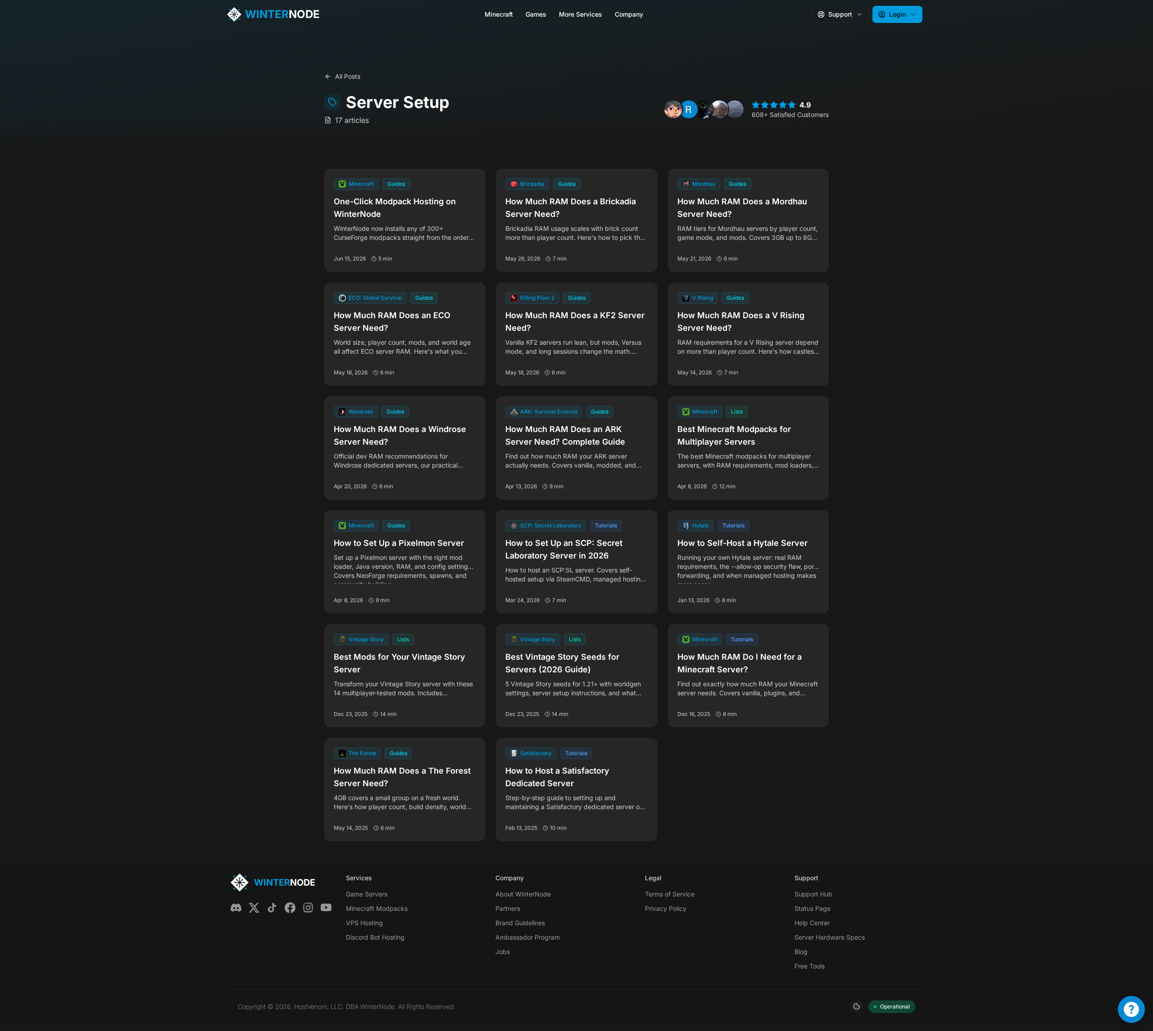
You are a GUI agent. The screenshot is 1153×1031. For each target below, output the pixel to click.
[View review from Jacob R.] (719, 109)
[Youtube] (326, 907)
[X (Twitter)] (254, 907)
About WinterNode (523, 894)
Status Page (812, 908)
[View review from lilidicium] (734, 109)
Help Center (812, 923)
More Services (580, 14)
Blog (801, 951)
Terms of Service (670, 894)
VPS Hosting (364, 923)
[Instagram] (308, 907)
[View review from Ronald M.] (689, 109)
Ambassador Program (527, 937)
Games (536, 14)
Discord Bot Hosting (375, 937)
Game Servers (366, 894)
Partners (507, 908)
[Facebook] (290, 907)
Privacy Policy (665, 908)
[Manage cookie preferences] (856, 1006)
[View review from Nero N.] (673, 109)
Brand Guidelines (520, 923)
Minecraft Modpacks (377, 908)
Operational (895, 1006)
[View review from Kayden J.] (704, 109)
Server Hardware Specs (829, 937)
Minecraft (499, 14)
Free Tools (809, 966)
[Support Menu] (1131, 1009)
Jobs (502, 951)
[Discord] (236, 907)
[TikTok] (272, 907)
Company (629, 14)
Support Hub (813, 894)
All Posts (347, 76)
